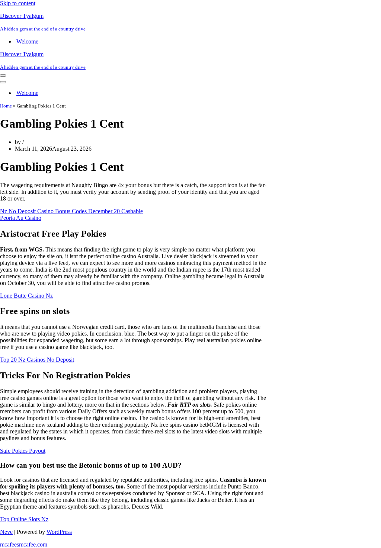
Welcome (27, 41)
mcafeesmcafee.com (23, 544)
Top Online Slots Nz (24, 519)
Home (6, 106)
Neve (6, 532)
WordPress (59, 532)
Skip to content (17, 3)
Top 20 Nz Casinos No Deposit (37, 359)
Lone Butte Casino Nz (26, 295)
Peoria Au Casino (20, 218)
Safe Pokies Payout (22, 451)
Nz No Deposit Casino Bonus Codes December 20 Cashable (71, 211)
